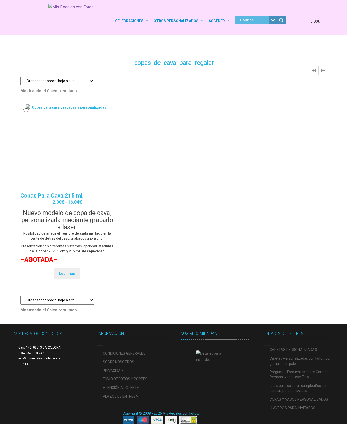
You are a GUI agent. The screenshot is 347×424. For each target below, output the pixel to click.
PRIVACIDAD (113, 371)
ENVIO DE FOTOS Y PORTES (125, 379)
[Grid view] (314, 70)
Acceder (217, 21)
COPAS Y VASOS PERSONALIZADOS (299, 399)
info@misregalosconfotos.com (40, 358)
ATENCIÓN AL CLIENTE (121, 388)
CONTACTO (26, 364)
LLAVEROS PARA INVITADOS (293, 408)
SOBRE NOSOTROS (118, 362)
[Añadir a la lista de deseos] (26, 110)
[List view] (323, 70)
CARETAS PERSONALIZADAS (293, 349)
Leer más (67, 273)
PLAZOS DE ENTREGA (120, 396)
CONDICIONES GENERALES (124, 353)
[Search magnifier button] (281, 20)
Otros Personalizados (176, 21)
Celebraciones (129, 21)
